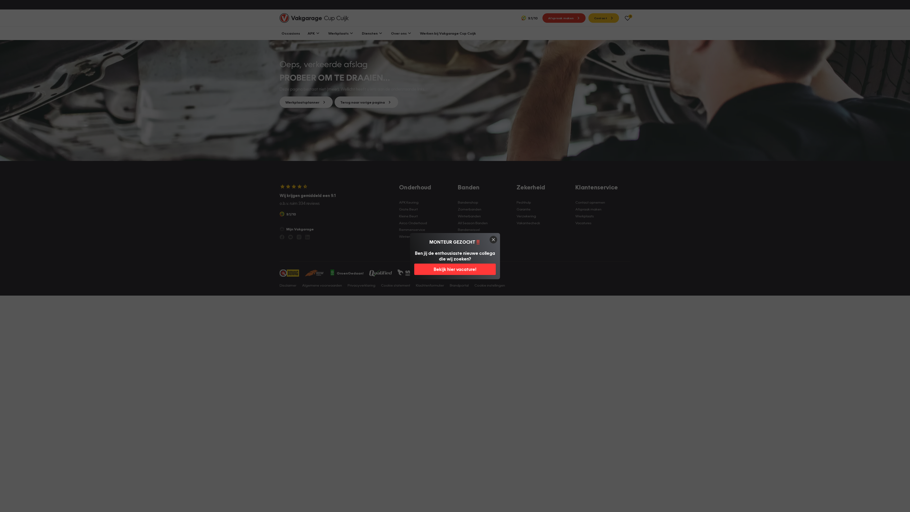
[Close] (493, 239)
